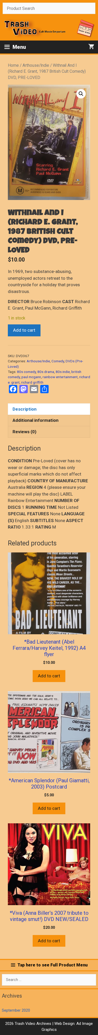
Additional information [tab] (36, 420)
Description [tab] (25, 409)
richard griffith (32, 382)
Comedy (57, 361)
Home (13, 65)
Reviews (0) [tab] (24, 431)
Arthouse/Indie (35, 65)
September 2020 (16, 1010)
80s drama (45, 372)
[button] (81, 93)
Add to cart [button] (49, 675)
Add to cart (24, 330)
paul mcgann (31, 377)
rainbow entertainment (60, 377)
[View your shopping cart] (91, 47)
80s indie (63, 372)
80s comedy (26, 372)
